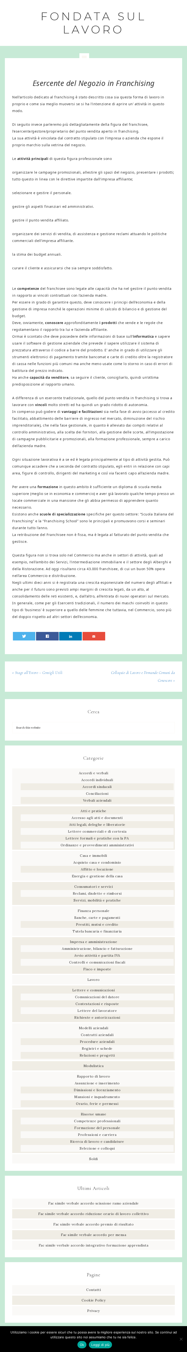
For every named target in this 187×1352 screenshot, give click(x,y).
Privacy (93, 1311)
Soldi (93, 1159)
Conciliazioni (97, 793)
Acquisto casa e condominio (97, 862)
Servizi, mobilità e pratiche (97, 900)
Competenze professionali (97, 1121)
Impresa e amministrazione (93, 942)
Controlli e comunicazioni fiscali (97, 962)
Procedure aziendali (97, 1041)
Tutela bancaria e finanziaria (97, 931)
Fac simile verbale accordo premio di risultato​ (93, 1224)
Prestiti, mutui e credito (97, 924)
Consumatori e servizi (93, 886)
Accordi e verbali (93, 773)
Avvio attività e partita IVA (97, 955)
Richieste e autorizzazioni (97, 1017)
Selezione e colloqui (97, 1148)
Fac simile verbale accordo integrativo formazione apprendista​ (94, 1245)
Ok (82, 1345)
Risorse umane (93, 1114)
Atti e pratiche (93, 811)
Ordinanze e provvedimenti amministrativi (97, 845)
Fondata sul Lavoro (94, 23)
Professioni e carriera (97, 1134)
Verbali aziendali (97, 800)
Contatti (93, 1290)
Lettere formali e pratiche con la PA (97, 838)
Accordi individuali (97, 780)
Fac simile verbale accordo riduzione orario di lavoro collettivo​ (93, 1214)
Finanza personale (94, 911)
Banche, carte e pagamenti (97, 917)
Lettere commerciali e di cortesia (97, 831)
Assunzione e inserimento (97, 1083)
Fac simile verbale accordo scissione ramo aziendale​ (93, 1203)
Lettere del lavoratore (97, 1010)
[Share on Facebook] (47, 636)
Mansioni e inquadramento (97, 1097)
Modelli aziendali (93, 1028)
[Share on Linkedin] (70, 636)
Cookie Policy (94, 1300)
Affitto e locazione (97, 869)
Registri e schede (97, 1048)
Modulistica (94, 1066)
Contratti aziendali (97, 1035)
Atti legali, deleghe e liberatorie (97, 824)
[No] (180, 1339)
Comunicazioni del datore (97, 997)
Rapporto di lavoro (93, 1076)
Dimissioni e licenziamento (97, 1090)
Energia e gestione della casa (97, 876)
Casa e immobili (93, 855)
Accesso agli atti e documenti (97, 818)
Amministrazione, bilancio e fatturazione (97, 948)
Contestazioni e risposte (97, 1004)
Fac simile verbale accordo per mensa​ (93, 1235)
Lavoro (93, 979)
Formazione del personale (97, 1128)
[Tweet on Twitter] (24, 636)
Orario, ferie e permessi (97, 1103)
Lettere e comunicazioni (93, 990)
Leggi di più (100, 1345)
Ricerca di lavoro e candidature (97, 1141)
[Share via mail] (94, 636)
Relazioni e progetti (97, 1055)
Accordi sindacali (97, 787)
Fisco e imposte (97, 969)
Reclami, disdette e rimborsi (97, 893)
